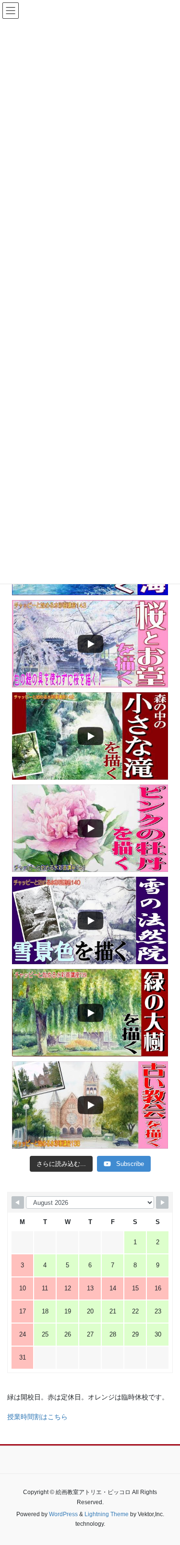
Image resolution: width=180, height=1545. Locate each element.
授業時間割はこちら (37, 1417)
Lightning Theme (106, 1514)
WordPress (63, 1514)
